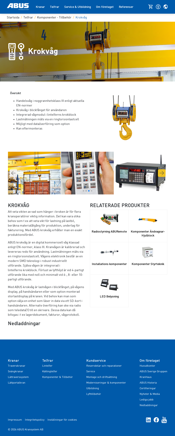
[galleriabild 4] (87, 173)
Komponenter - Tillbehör (54, 17)
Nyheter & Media (150, 394)
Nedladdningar (149, 405)
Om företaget (105, 7)
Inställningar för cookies (62, 420)
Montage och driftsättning (101, 377)
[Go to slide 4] (91, 191)
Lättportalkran (16, 383)
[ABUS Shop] (152, 6)
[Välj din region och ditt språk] (165, 6)
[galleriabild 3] (34, 173)
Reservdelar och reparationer (104, 366)
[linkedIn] (148, 420)
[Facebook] (156, 420)
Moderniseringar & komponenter (106, 383)
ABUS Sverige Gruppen (153, 371)
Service (90, 371)
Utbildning (92, 388)
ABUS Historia (148, 383)
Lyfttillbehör (93, 394)
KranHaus (146, 377)
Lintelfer (47, 366)
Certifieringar (148, 388)
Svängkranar (15, 371)
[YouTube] (164, 420)
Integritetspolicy (34, 420)
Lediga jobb (146, 399)
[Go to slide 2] (86, 191)
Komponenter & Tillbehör (57, 377)
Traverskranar (16, 366)
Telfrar (54, 7)
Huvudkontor (147, 366)
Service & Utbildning (77, 7)
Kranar (40, 7)
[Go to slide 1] (83, 191)
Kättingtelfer (49, 371)
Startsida (13, 17)
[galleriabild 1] (140, 173)
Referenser (126, 7)
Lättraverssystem (18, 377)
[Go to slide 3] (89, 191)
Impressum (15, 420)
